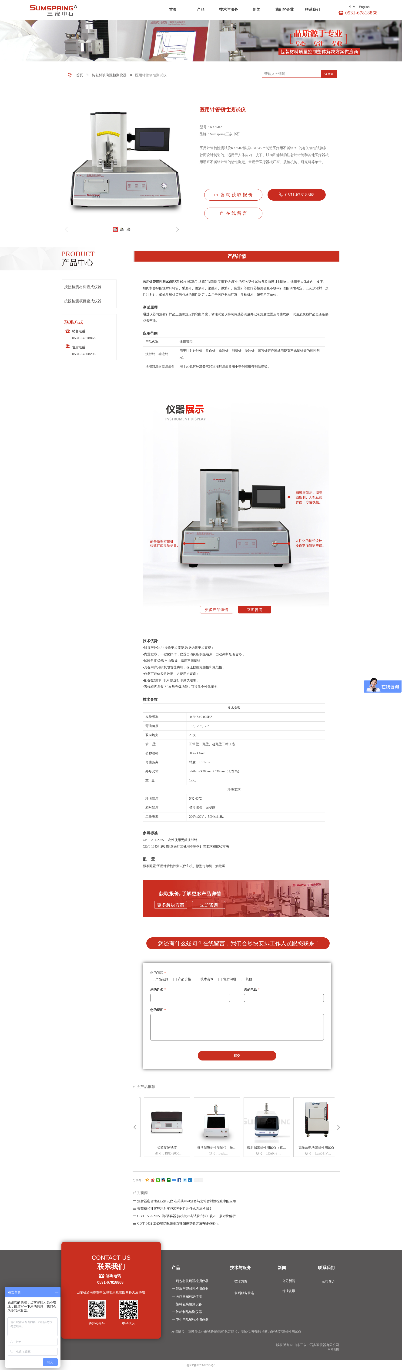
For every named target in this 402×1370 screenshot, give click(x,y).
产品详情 (237, 256)
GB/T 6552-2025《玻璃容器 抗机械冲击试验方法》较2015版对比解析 (186, 1216)
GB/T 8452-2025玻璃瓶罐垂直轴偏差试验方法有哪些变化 (177, 1223)
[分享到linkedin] (190, 1180)
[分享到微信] (158, 1180)
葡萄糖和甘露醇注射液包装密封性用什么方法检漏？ (174, 1208)
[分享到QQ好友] (163, 1180)
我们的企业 (284, 9)
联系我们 (312, 9)
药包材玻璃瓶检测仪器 (109, 75)
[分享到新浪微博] (153, 1180)
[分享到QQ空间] (147, 1180)
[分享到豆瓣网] (169, 1180)
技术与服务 (228, 9)
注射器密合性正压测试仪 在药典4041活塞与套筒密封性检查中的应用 (186, 1201)
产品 (200, 9)
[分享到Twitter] (185, 1180)
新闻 (256, 9)
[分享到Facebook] (179, 1180)
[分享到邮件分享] (174, 1180)
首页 (173, 9)
